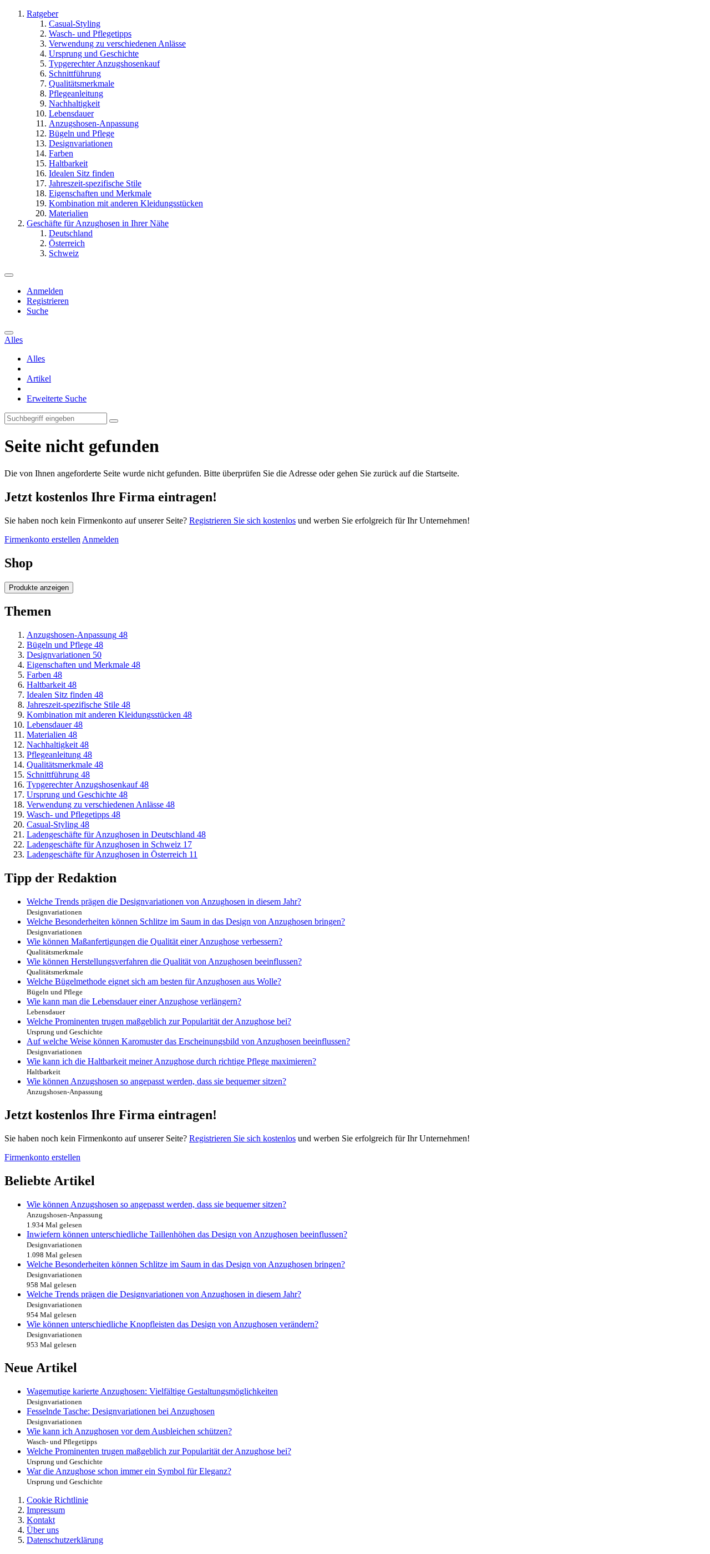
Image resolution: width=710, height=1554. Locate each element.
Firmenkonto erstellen (42, 539)
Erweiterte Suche (57, 398)
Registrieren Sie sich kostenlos (242, 520)
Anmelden (45, 291)
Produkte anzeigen (39, 587)
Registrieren (48, 301)
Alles (36, 358)
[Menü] (8, 275)
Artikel (39, 378)
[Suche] (8, 332)
